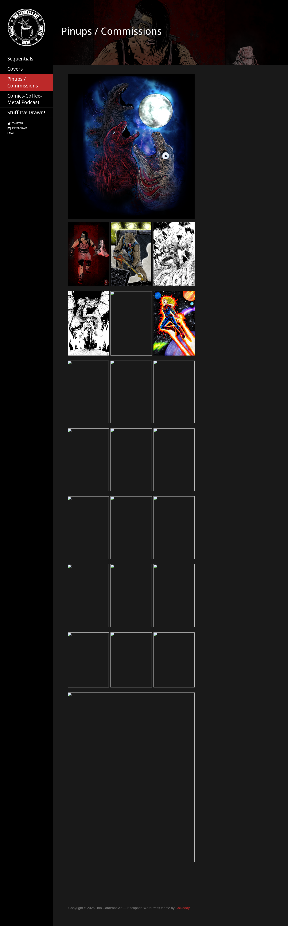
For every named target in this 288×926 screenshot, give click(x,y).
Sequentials (20, 59)
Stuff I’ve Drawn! (26, 112)
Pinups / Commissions (22, 82)
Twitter (17, 123)
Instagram (19, 128)
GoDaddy (182, 908)
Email (11, 133)
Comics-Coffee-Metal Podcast (24, 99)
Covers (15, 69)
